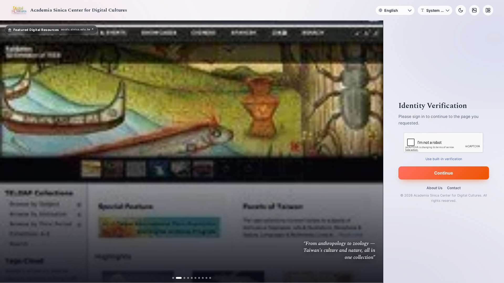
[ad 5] (190, 278)
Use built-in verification (444, 159)
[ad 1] (175, 278)
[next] (373, 151)
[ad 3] (182, 278)
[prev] (9, 151)
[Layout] (488, 10)
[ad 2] (179, 278)
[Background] (474, 10)
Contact (454, 188)
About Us (434, 188)
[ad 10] (208, 278)
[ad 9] (204, 278)
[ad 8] (201, 278)
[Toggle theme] (460, 10)
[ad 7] (197, 278)
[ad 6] (193, 278)
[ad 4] (186, 278)
